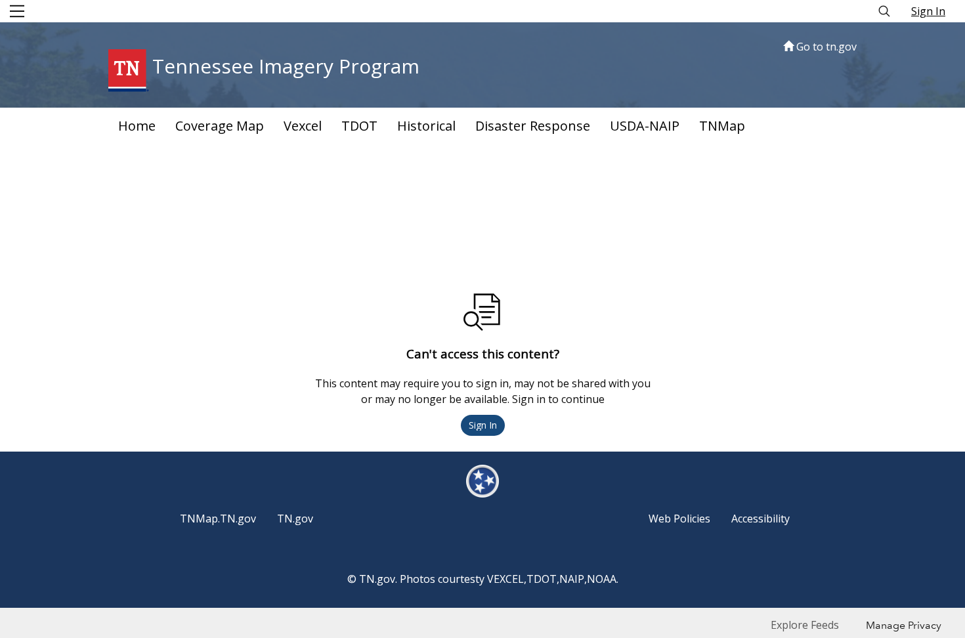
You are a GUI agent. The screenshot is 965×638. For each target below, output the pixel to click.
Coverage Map (219, 126)
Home (137, 126)
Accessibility (760, 518)
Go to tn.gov (825, 46)
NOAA (601, 579)
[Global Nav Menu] (17, 11)
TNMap (722, 126)
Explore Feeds (805, 625)
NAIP (571, 579)
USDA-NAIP (644, 126)
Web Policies (679, 518)
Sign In (928, 11)
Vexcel (303, 126)
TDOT (359, 126)
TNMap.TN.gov (218, 518)
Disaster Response (532, 126)
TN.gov (295, 518)
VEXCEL (505, 579)
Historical (426, 126)
